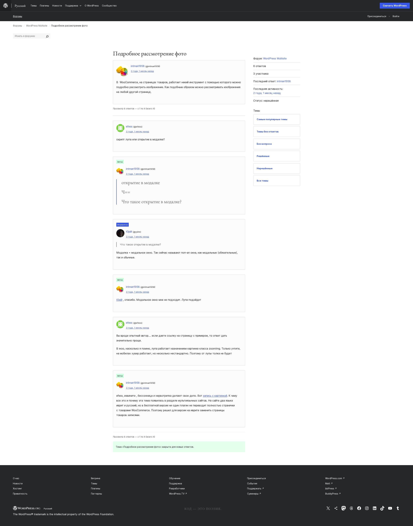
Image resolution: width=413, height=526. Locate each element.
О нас (16, 478)
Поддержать (255, 488)
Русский (48, 508)
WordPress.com (335, 478)
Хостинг (17, 488)
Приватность (20, 493)
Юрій (119, 299)
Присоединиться (256, 478)
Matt (329, 483)
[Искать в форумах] (47, 36)
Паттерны (96, 493)
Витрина (95, 478)
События (252, 483)
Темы (94, 483)
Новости (18, 483)
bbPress (331, 488)
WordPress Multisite (36, 25)
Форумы (17, 16)
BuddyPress (333, 493)
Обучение (174, 478)
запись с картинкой (215, 395)
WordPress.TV (178, 493)
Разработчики (177, 488)
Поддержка (175, 483)
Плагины (95, 488)
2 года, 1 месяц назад (142, 71)
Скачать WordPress (395, 5)
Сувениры (254, 493)
